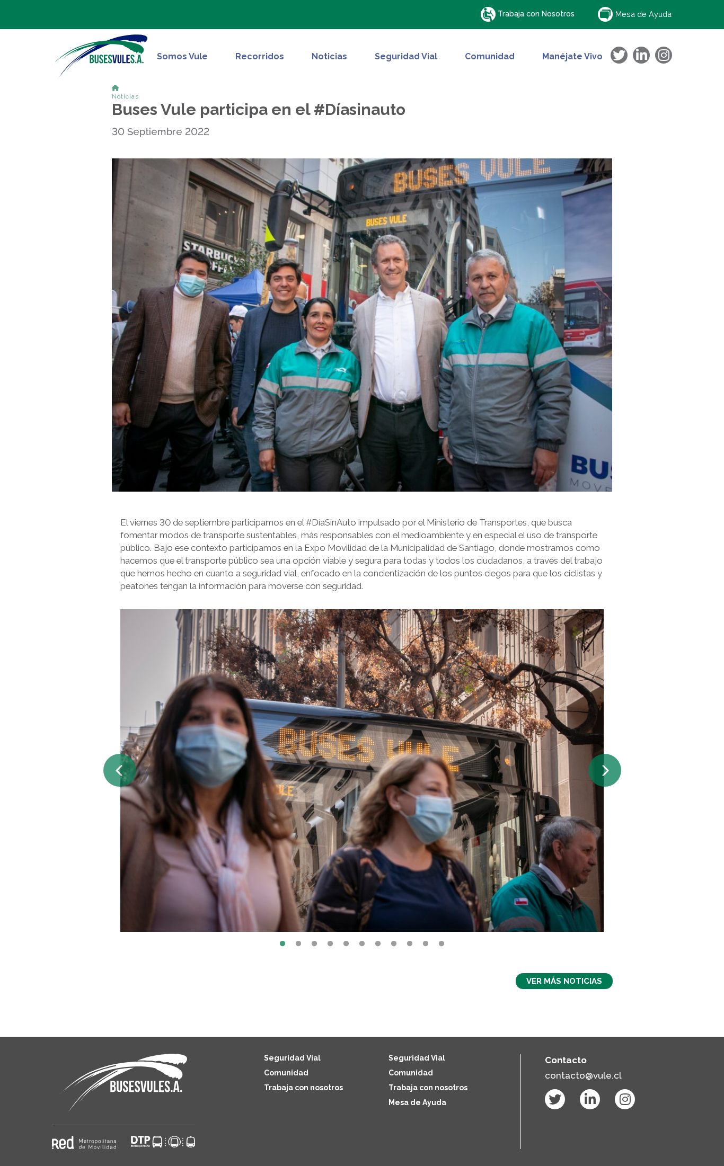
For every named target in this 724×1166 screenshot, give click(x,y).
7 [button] (378, 944)
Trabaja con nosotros (303, 1087)
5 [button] (346, 944)
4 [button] (330, 944)
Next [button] (604, 770)
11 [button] (441, 944)
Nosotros (536, 14)
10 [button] (425, 944)
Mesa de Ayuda (417, 1102)
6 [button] (362, 944)
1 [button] (282, 944)
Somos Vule (182, 56)
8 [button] (394, 944)
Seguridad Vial (406, 56)
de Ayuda (643, 14)
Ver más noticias (564, 981)
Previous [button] (119, 770)
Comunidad (490, 56)
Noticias (329, 56)
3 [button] (314, 944)
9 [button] (409, 944)
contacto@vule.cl (583, 1075)
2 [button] (298, 944)
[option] (362, 770)
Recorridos (259, 56)
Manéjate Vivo (572, 56)
